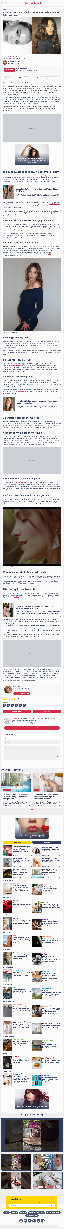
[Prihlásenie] (2, 2)
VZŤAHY (15, 918)
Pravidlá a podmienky (36, 1213)
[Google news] (38, 1221)
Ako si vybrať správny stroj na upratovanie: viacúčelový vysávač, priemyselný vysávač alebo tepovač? (51, 1010)
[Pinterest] (34, 1221)
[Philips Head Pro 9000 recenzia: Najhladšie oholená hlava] (47, 1162)
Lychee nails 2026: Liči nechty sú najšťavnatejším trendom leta (51, 860)
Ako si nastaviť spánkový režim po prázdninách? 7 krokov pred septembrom (50, 923)
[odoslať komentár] (58, 757)
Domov (4, 9)
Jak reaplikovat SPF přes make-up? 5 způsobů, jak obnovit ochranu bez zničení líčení (22, 940)
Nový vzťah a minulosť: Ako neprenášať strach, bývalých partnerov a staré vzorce (22, 921)
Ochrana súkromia (53, 1213)
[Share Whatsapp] (8, 705)
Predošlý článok (17, 711)
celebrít (41, 178)
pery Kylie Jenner (54, 204)
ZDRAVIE (16, 901)
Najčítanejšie (17, 842)
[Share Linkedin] (20, 705)
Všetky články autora (22, 693)
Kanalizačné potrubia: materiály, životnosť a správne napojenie (20, 1043)
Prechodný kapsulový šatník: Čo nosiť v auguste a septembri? (22, 860)
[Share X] (12, 705)
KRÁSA (8, 9)
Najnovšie (47, 842)
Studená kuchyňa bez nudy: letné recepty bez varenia (51, 1061)
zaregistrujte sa (45, 722)
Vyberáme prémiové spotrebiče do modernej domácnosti (21, 1060)
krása (50, 254)
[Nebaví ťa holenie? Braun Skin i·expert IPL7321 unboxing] (16, 1180)
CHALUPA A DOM (18, 1039)
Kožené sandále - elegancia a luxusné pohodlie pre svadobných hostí (51, 888)
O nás (6, 1213)
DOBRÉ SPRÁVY (18, 970)
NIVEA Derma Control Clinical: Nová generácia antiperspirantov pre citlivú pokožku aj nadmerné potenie (51, 977)
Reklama (23, 1213)
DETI (14, 987)
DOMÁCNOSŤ (17, 1005)
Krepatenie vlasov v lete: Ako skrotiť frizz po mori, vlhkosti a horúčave (50, 849)
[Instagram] (21, 1221)
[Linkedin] (43, 1221)
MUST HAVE (46, 885)
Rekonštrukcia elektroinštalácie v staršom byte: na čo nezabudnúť (22, 1025)
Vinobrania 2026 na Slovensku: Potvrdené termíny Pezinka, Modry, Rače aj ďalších (21, 872)
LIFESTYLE (45, 971)
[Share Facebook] (4, 705)
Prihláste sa (15, 718)
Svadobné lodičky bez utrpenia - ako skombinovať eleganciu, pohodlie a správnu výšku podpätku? (22, 888)
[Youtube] (25, 1221)
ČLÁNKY (15, 953)
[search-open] (6, 2)
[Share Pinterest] (16, 705)
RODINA (45, 919)
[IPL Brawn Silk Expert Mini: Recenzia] (47, 1180)
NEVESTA (16, 883)
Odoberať (51, 1205)
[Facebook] (30, 1221)
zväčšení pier (19, 482)
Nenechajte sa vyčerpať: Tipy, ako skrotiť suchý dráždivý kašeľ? (21, 956)
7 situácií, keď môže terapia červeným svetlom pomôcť (22, 903)
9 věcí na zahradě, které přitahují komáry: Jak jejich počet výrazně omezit (51, 940)
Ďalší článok (47, 711)
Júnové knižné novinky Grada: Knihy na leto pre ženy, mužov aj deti (50, 1079)
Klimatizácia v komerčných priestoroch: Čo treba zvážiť (51, 1026)
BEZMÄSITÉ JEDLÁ (48, 1058)
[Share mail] (24, 705)
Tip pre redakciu (32, 1216)
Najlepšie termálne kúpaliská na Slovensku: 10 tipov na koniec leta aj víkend (51, 872)
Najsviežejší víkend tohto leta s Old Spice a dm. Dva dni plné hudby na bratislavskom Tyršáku (21, 848)
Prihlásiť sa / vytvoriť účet (32, 728)
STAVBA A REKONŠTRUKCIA (22, 1022)
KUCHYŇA (16, 1057)
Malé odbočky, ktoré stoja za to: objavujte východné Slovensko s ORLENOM (22, 974)
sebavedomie (21, 391)
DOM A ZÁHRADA (48, 989)
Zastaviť (7, 78)
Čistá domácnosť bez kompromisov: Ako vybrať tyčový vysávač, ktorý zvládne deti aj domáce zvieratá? (21, 1080)
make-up (17, 597)
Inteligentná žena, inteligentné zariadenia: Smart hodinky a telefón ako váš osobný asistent (51, 958)
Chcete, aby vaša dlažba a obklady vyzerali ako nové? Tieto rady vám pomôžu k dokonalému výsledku (22, 1009)
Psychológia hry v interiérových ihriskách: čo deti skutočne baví (22, 991)
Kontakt (14, 1213)
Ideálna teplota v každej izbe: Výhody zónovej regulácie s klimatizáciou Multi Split (50, 1045)
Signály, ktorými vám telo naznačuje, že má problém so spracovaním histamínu (51, 905)
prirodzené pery (16, 366)
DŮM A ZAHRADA (48, 937)
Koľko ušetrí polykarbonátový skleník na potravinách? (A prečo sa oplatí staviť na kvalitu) (51, 993)
